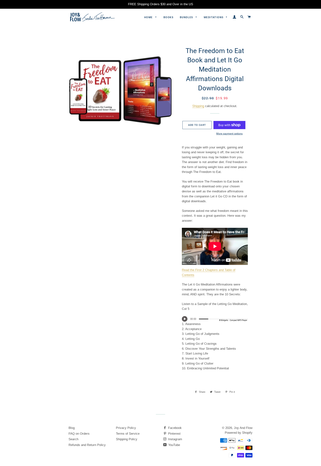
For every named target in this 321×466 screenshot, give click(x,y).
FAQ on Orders (79, 433)
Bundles (187, 17)
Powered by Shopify (238, 432)
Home (148, 17)
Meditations (214, 17)
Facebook (174, 428)
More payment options (229, 133)
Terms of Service (128, 433)
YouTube (173, 445)
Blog (72, 428)
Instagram (174, 439)
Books (168, 17)
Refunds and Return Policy (87, 445)
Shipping (198, 106)
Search (73, 439)
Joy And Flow (243, 428)
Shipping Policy (126, 439)
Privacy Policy (126, 428)
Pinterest (174, 433)
